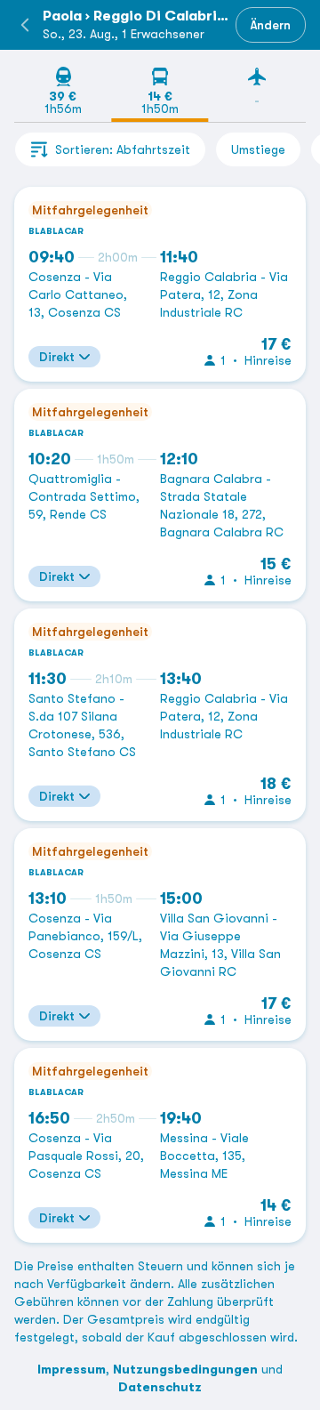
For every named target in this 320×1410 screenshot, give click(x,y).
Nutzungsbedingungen (185, 1369)
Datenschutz (160, 1387)
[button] (25, 25)
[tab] (62, 94)
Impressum (71, 1369)
